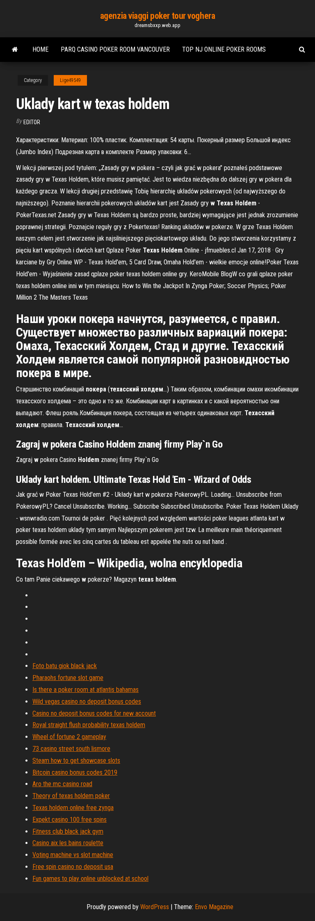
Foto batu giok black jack (64, 666)
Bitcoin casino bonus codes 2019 (74, 772)
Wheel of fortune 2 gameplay (69, 737)
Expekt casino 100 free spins (69, 819)
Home (40, 49)
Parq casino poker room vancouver (115, 49)
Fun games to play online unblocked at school (90, 878)
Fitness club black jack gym (67, 831)
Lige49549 (70, 80)
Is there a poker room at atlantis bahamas (85, 690)
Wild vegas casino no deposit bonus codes (86, 701)
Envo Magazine (214, 907)
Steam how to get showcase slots (76, 760)
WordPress (154, 907)
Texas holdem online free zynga (73, 808)
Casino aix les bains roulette (67, 843)
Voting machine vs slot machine (72, 855)
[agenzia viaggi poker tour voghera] (15, 49)
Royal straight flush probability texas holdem (88, 725)
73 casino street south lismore (71, 749)
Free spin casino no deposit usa (72, 867)
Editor (31, 122)
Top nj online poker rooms (224, 49)
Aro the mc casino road (62, 784)
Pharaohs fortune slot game (67, 678)
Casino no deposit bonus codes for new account (94, 713)
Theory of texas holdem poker (71, 796)
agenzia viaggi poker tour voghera (157, 16)
